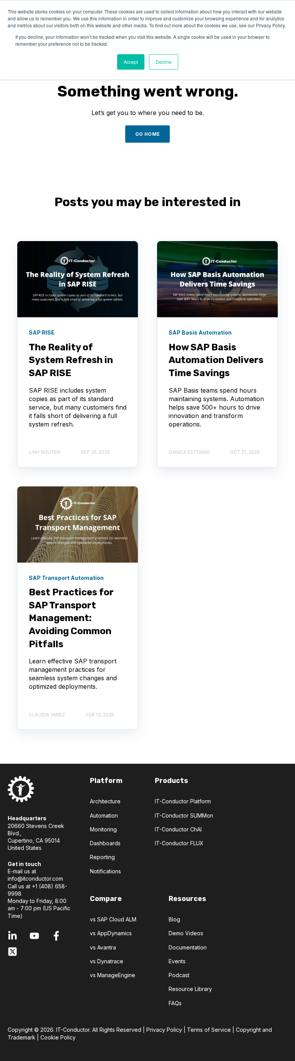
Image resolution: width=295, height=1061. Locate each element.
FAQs (175, 1003)
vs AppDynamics (111, 933)
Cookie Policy (58, 1037)
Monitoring (103, 829)
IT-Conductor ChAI (178, 829)
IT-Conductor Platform (183, 801)
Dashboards (105, 843)
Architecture (105, 801)
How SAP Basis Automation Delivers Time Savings (216, 360)
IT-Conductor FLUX (179, 843)
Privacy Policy (164, 1029)
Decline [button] (164, 61)
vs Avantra (103, 947)
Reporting (102, 857)
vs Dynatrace (106, 961)
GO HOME (147, 134)
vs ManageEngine (112, 975)
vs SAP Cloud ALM (113, 919)
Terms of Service (209, 1029)
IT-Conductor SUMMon (184, 815)
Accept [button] (131, 61)
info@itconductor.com (35, 878)
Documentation (188, 947)
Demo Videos (186, 933)
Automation (104, 815)
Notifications (105, 871)
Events (177, 961)
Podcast (179, 975)
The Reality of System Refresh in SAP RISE (71, 360)
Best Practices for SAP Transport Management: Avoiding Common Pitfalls (71, 618)
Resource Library (190, 989)
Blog (174, 919)
